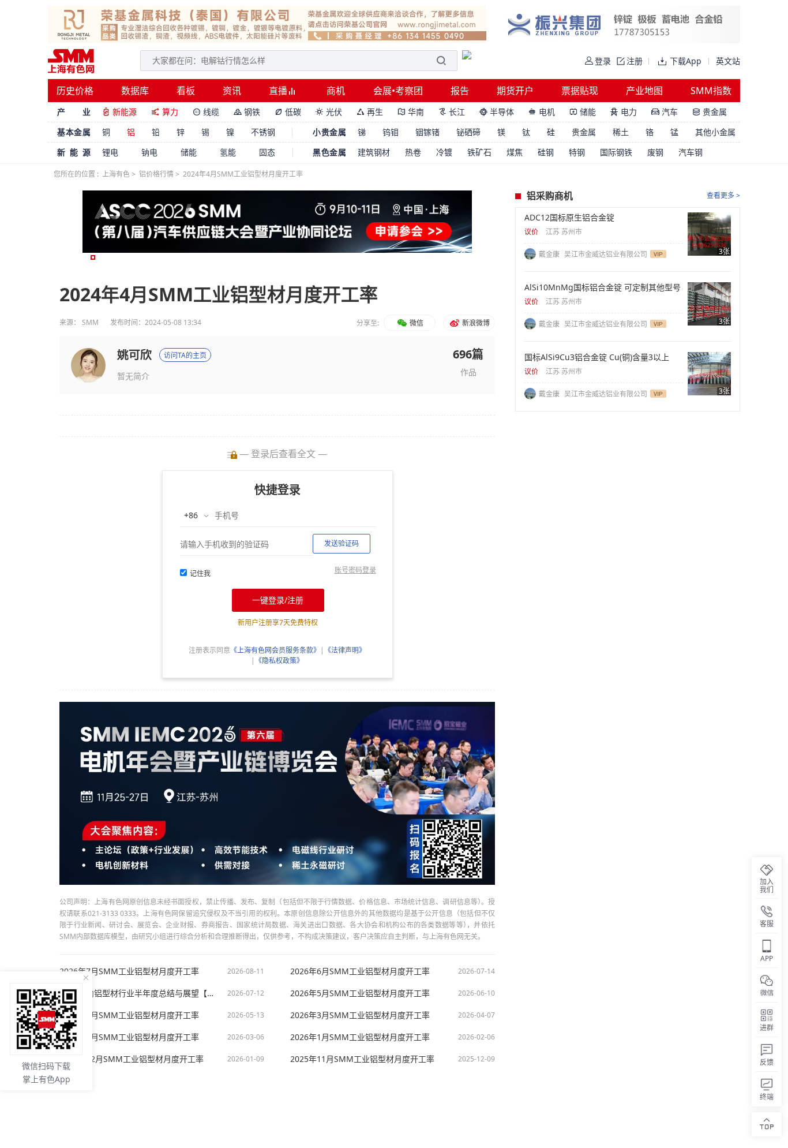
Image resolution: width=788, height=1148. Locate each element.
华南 (410, 111)
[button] (93, 257)
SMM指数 (711, 90)
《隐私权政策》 (279, 660)
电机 (541, 111)
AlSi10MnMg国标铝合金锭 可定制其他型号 (602, 287)
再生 (370, 111)
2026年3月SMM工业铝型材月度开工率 (360, 1015)
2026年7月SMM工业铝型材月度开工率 (129, 971)
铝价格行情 (156, 174)
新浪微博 (475, 323)
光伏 (329, 111)
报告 (460, 90)
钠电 (149, 152)
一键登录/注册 (277, 599)
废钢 (655, 152)
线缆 (206, 111)
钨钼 (390, 131)
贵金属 (709, 111)
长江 (451, 111)
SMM (90, 322)
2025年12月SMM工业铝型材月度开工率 (131, 1059)
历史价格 (75, 90)
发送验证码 (341, 543)
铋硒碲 (468, 131)
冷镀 (444, 152)
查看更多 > (723, 195)
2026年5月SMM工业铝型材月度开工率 (360, 993)
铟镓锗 (427, 131)
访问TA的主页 (185, 355)
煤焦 (514, 152)
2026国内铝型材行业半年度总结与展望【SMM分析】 (137, 993)
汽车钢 (690, 152)
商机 (336, 90)
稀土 (621, 131)
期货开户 (515, 90)
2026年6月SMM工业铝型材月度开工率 (360, 971)
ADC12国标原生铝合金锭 (569, 217)
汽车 (664, 111)
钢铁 (247, 111)
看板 (186, 90)
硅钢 (546, 152)
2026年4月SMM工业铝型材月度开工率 (129, 1015)
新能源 (119, 111)
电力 (623, 111)
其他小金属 (715, 131)
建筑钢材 (374, 152)
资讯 (232, 90)
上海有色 (116, 174)
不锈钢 (263, 131)
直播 (279, 90)
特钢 (577, 152)
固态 (267, 152)
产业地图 (644, 90)
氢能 (228, 152)
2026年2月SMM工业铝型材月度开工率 (129, 1037)
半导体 (496, 111)
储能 (582, 111)
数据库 (135, 90)
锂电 (110, 152)
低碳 (288, 111)
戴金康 (550, 254)
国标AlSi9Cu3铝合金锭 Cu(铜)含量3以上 (596, 357)
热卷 (413, 152)
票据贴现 (579, 90)
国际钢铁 (616, 152)
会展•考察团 (398, 90)
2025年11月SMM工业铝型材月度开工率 (362, 1059)
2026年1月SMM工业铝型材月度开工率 (360, 1037)
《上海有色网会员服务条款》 (275, 650)
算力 (164, 111)
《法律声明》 (345, 650)
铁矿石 (479, 152)
